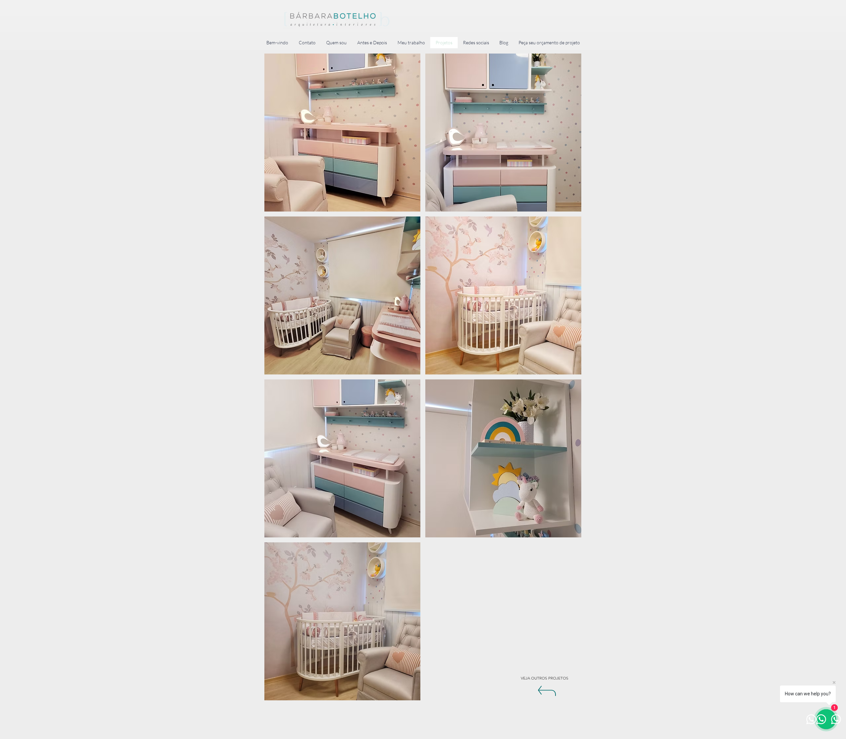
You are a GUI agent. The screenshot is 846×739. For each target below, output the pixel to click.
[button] (342, 133)
